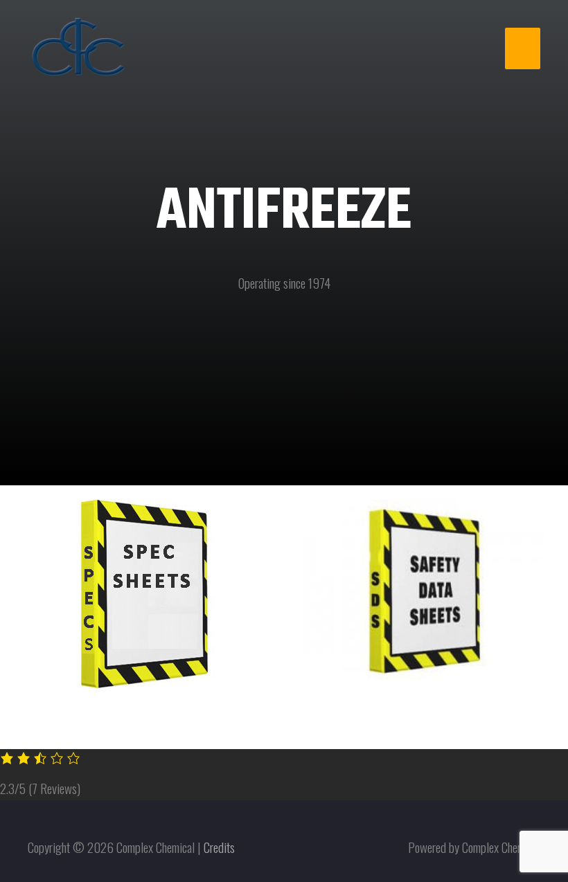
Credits (219, 846)
